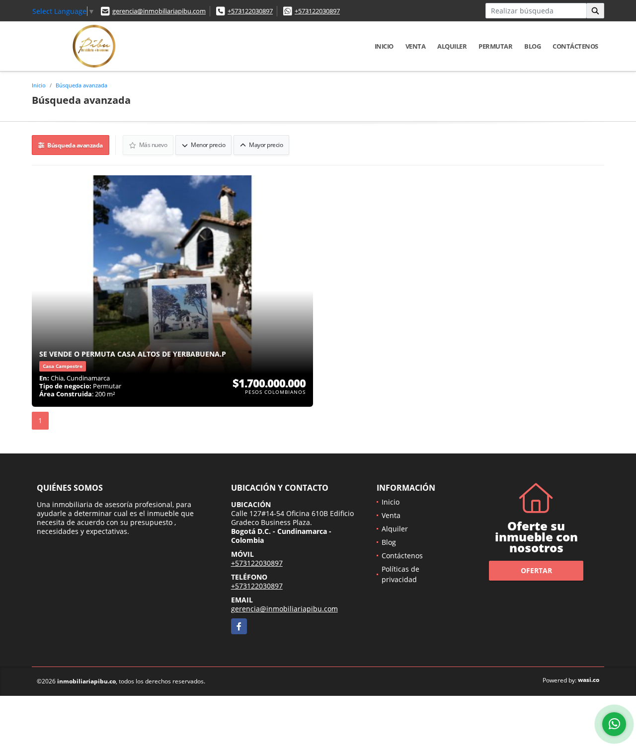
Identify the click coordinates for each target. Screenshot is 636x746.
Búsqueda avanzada (81, 85)
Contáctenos (575, 46)
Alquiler (452, 46)
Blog (532, 46)
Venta (415, 46)
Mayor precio (265, 145)
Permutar (495, 46)
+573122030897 (250, 10)
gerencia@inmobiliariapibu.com (159, 10)
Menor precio (208, 145)
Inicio (384, 46)
